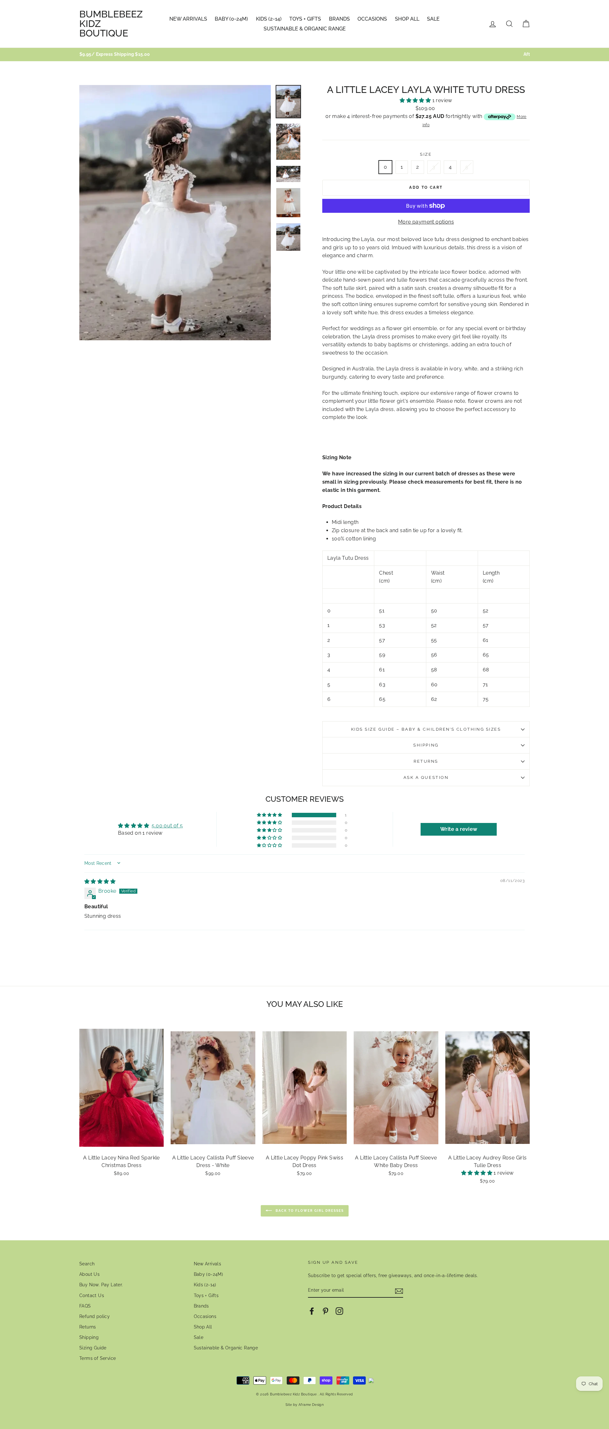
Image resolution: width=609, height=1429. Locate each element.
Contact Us (91, 1295)
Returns (426, 761)
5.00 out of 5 (167, 826)
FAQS (85, 1305)
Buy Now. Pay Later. (101, 1284)
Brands (339, 19)
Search (87, 1263)
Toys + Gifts (305, 19)
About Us (89, 1274)
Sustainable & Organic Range (305, 29)
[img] (99, 881)
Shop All (407, 19)
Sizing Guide (93, 1347)
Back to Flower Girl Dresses (309, 1210)
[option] (304, 54)
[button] (416, 100)
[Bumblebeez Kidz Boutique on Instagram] (339, 1311)
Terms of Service (97, 1358)
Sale (433, 19)
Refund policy (94, 1316)
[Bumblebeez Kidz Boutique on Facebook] (312, 1311)
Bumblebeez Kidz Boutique (111, 24)
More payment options (426, 222)
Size (426, 154)
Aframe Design (311, 1404)
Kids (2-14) (269, 19)
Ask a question (426, 777)
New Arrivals (188, 19)
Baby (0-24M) (231, 19)
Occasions (372, 19)
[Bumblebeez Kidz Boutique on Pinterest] (325, 1311)
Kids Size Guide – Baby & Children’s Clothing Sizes (426, 729)
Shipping (425, 745)
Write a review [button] (458, 829)
